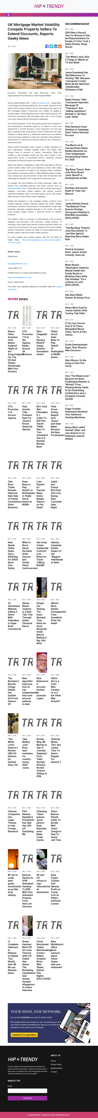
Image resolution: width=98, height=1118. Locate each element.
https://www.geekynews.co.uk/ (20, 277)
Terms (53, 1061)
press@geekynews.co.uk (17, 264)
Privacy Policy (56, 1064)
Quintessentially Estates (17, 188)
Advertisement (56, 1068)
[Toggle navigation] (8, 15)
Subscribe (27, 1098)
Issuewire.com (43, 103)
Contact (54, 1072)
